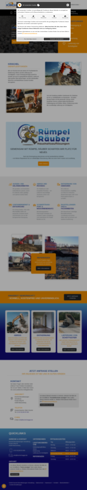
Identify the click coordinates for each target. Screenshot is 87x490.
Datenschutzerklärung (30, 33)
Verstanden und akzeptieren (56, 39)
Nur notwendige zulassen (30, 39)
